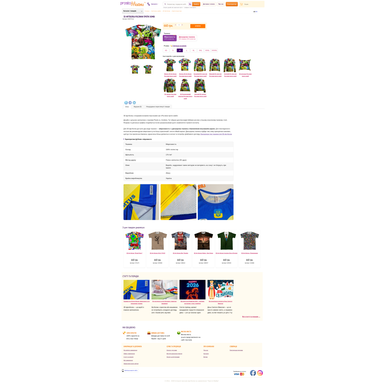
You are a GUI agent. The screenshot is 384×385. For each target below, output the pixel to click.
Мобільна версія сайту (131, 370)
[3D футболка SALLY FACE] (157, 241)
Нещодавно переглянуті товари (158, 107)
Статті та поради (128, 357)
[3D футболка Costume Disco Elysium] (226, 241)
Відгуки (206, 357)
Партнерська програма (236, 350)
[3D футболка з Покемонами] (249, 241)
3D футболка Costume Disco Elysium (226, 253)
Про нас (221, 4)
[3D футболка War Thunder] (180, 241)
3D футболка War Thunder (180, 253)
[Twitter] (130, 102)
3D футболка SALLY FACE (157, 253)
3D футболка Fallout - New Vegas (203, 253)
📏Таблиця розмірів (178, 46)
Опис (127, 107)
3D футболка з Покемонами (249, 253)
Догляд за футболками (173, 357)
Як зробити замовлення (130, 350)
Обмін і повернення (129, 353)
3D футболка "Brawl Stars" (134, 253)
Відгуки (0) (138, 107)
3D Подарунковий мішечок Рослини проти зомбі (185, 96)
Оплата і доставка (172, 350)
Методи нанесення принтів (174, 353)
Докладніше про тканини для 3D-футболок (216, 134)
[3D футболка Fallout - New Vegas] (203, 241)
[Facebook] (126, 102)
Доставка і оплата (209, 4)
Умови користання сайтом (131, 363)
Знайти (196, 4)
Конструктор (231, 4)
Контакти (206, 353)
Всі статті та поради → (251, 317)
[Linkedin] (134, 102)
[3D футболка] (134, 241)
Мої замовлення (128, 360)
